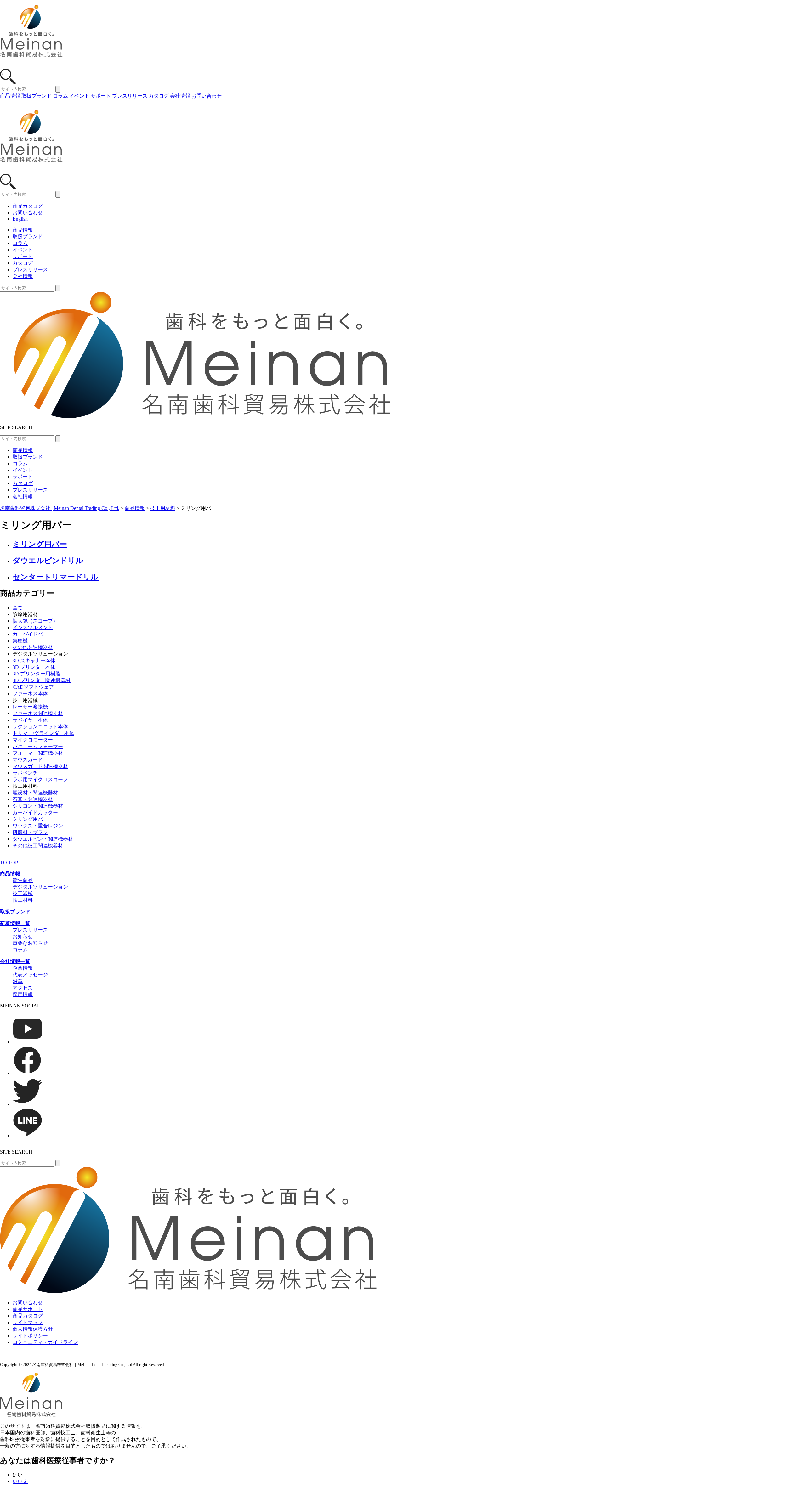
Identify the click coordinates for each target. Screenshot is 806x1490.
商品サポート (28, 1309)
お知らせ (23, 936)
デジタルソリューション (40, 886)
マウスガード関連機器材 (40, 766)
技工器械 (23, 893)
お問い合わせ (206, 96)
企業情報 (23, 968)
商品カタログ (28, 206)
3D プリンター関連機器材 (42, 680)
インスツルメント (33, 627)
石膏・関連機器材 (33, 799)
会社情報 (180, 96)
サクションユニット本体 (40, 726)
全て (18, 607)
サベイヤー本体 (30, 720)
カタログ (159, 96)
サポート (101, 96)
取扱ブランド (36, 96)
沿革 (18, 981)
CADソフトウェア (33, 687)
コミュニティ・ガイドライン (45, 1342)
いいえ (20, 1481)
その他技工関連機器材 (38, 845)
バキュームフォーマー (38, 746)
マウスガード (28, 759)
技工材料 (23, 900)
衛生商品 (23, 880)
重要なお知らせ (30, 943)
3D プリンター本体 (34, 667)
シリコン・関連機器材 (38, 806)
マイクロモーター (33, 739)
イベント (79, 96)
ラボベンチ (25, 773)
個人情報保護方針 (33, 1329)
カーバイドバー (30, 634)
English (20, 219)
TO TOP (9, 862)
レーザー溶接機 (30, 706)
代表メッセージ (30, 974)
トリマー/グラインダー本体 (43, 733)
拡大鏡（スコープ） (35, 621)
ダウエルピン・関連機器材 (43, 839)
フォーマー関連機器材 (38, 753)
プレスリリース (129, 96)
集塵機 (20, 640)
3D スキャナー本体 (34, 660)
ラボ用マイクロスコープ (40, 779)
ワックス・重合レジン (38, 825)
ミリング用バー (30, 819)
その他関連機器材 (33, 647)
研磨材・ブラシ (30, 832)
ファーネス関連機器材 (38, 713)
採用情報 (23, 994)
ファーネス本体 (30, 693)
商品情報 (10, 96)
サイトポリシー (30, 1335)
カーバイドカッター (35, 812)
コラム (60, 96)
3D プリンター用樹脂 (36, 673)
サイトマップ (28, 1322)
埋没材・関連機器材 (35, 792)
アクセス (23, 988)
